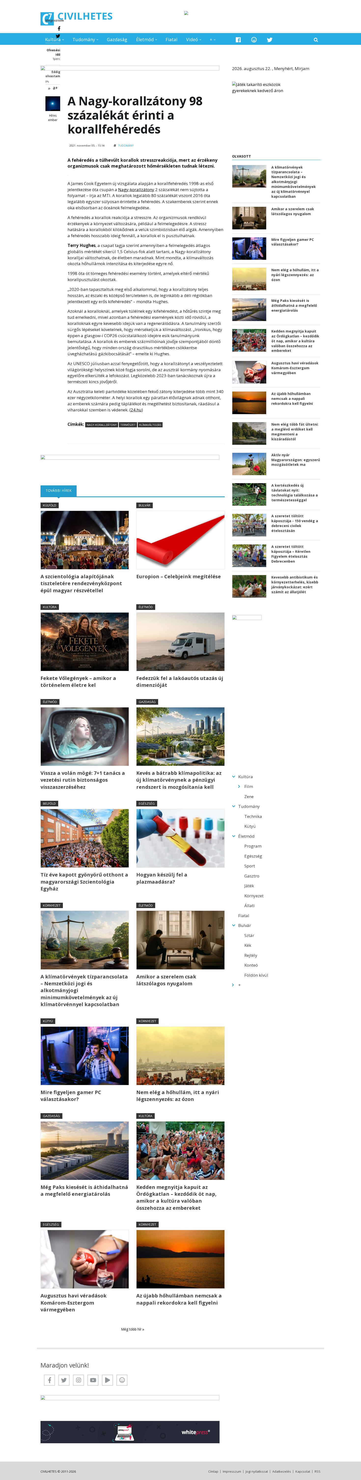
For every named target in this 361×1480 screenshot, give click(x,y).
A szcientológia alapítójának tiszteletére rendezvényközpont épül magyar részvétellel (81, 583)
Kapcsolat (302, 1471)
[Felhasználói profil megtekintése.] (52, 103)
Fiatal (171, 39)
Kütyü (48, 1021)
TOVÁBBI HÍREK (61, 490)
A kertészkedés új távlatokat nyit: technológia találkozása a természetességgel (294, 492)
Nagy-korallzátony (136, 189)
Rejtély (250, 955)
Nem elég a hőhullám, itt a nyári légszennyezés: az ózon (177, 1095)
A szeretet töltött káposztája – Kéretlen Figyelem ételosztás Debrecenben (290, 554)
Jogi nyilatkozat (257, 1471)
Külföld (49, 505)
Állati (249, 905)
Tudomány (83, 39)
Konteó (251, 965)
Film (248, 786)
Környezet (51, 905)
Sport (249, 866)
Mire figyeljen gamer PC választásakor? (71, 1095)
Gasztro (251, 876)
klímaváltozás (150, 425)
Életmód (145, 39)
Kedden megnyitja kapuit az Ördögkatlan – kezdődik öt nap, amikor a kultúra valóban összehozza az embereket (176, 1197)
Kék (247, 945)
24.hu (136, 410)
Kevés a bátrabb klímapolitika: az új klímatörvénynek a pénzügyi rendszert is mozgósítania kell (179, 780)
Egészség (147, 803)
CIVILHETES (85, 16)
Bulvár (144, 505)
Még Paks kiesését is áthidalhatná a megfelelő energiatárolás (84, 1190)
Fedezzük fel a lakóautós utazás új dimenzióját (179, 681)
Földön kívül (256, 975)
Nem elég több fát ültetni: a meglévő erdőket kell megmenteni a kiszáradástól (295, 431)
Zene (249, 796)
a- (49, 88)
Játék (249, 885)
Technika (253, 816)
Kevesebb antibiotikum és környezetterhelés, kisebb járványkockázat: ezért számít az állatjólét (294, 584)
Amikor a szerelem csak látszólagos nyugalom (166, 980)
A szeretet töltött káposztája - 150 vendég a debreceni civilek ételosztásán (294, 523)
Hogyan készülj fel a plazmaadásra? (161, 878)
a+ (55, 88)
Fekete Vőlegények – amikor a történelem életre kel (78, 681)
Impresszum (232, 1471)
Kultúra (53, 39)
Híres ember (52, 117)
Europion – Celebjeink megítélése (178, 576)
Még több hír (131, 1329)
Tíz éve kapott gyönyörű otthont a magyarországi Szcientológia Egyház (84, 881)
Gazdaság (117, 39)
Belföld (49, 803)
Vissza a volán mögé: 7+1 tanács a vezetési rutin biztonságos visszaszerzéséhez (83, 780)
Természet (128, 425)
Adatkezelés (281, 1471)
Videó (192, 39)
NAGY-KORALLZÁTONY (102, 425)
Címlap (213, 1471)
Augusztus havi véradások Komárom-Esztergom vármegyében (74, 1302)
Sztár (249, 935)
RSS (317, 1471)
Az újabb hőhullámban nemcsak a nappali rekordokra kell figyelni (179, 1299)
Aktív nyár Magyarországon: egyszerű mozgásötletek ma (295, 460)
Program (253, 846)
